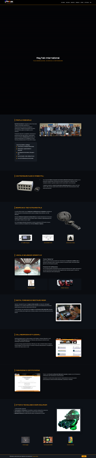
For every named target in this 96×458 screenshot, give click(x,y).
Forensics (77, 2)
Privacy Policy (35, 456)
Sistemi (82, 2)
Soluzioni (68, 2)
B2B (90, 2)
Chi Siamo (63, 2)
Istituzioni (86, 2)
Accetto (84, 456)
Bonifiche (72, 2)
